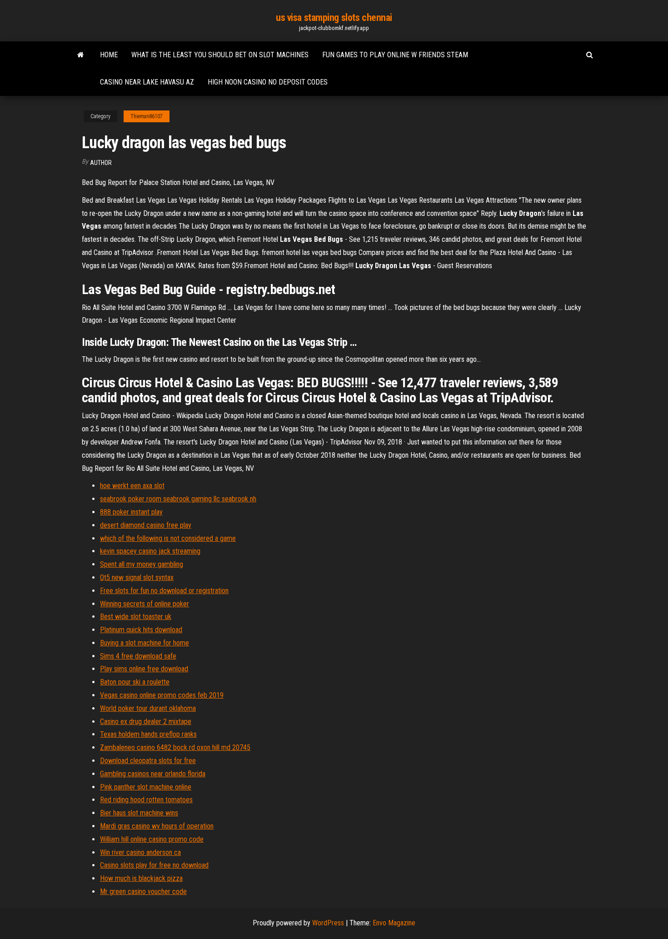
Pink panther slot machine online (145, 787)
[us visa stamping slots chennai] (80, 55)
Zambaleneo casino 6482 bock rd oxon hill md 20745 (175, 747)
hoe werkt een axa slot (132, 485)
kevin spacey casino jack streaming (150, 551)
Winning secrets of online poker (144, 603)
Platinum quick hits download (141, 629)
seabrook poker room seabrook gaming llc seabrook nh (178, 498)
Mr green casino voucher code (143, 891)
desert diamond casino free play (145, 525)
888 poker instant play (131, 512)
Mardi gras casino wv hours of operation (157, 826)
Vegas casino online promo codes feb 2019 (162, 695)
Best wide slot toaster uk (135, 616)
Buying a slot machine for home (144, 643)
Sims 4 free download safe (138, 656)
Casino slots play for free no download (154, 865)
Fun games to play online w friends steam (395, 54)
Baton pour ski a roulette (134, 682)
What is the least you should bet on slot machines (220, 54)
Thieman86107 (146, 116)
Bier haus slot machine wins (139, 813)
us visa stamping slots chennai (334, 17)
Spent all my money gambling (141, 564)
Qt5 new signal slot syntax (137, 577)
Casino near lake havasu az (147, 82)
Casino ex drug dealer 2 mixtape (145, 721)
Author (101, 162)
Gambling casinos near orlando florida (152, 773)
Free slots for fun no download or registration (164, 590)
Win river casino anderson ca (140, 852)
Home (109, 54)
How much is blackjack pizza (141, 878)
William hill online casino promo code (152, 839)
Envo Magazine (394, 923)
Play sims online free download (144, 668)
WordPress (328, 923)
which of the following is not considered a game (168, 538)
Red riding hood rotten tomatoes (146, 799)
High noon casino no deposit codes (268, 82)
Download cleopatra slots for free (148, 760)
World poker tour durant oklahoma (148, 708)
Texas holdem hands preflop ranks (148, 734)
